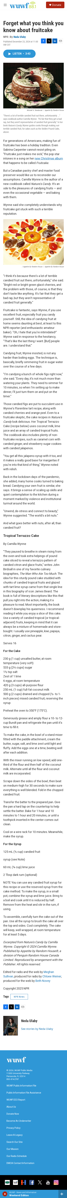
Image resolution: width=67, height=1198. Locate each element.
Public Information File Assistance (24, 1093)
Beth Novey (42, 980)
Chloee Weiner (51, 976)
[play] (5, 1194)
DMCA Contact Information (20, 1163)
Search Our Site (15, 1142)
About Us (11, 1107)
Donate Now (13, 1114)
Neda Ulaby (19, 36)
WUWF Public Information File (21, 1086)
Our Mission (13, 1149)
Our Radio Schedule (17, 1156)
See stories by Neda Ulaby (37, 1029)
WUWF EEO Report (16, 1100)
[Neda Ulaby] (10, 1026)
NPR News (19, 996)
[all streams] (62, 1194)
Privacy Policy (13, 1128)
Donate (56, 4)
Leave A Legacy (15, 1135)
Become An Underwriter (19, 1121)
